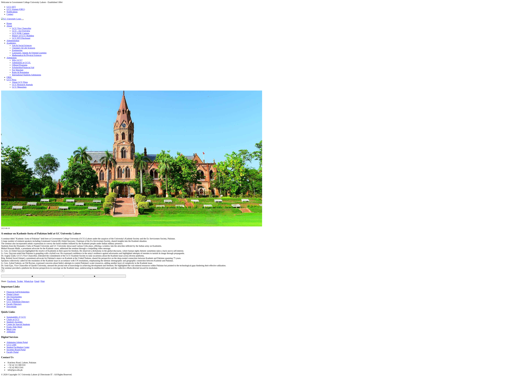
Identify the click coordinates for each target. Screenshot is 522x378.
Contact (10, 14)
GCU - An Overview (21, 31)
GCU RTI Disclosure (21, 38)
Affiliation (11, 332)
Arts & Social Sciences (22, 45)
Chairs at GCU (13, 319)
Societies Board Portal (16, 350)
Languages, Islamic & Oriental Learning (29, 53)
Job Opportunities (14, 297)
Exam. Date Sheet (14, 327)
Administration (13, 40)
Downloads (11, 306)
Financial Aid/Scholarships (18, 292)
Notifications (12, 12)
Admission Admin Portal (17, 342)
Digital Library (13, 294)
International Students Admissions (26, 75)
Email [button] (36, 281)
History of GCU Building (23, 36)
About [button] (9, 26)
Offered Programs (19, 65)
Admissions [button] (12, 58)
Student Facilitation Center (18, 347)
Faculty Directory (14, 304)
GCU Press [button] (11, 80)
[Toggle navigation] (23, 19)
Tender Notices (13, 299)
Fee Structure (17, 70)
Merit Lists (11, 329)
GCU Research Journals (22, 84)
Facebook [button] (11, 281)
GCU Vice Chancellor (21, 28)
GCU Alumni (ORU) (16, 9)
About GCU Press (20, 82)
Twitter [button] (20, 281)
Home (9, 23)
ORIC (9, 77)
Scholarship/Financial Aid (23, 67)
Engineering (17, 50)
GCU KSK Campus (20, 33)
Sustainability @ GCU (16, 317)
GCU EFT (11, 7)
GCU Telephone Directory (18, 302)
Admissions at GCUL (21, 62)
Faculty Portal (12, 352)
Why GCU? (17, 60)
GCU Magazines (19, 87)
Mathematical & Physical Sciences (26, 55)
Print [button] (43, 281)
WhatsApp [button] (28, 281)
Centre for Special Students (18, 324)
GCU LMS (11, 345)
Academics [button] (11, 43)
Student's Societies (14, 322)
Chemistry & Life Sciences (23, 48)
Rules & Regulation (20, 72)
